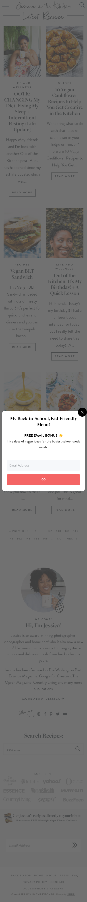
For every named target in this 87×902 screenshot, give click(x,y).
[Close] (82, 412)
